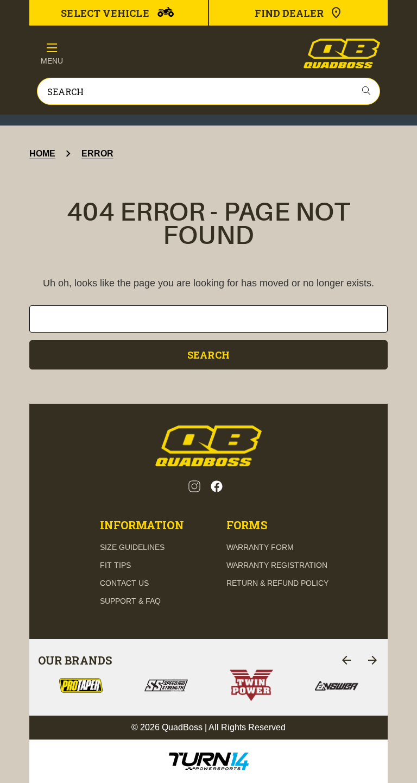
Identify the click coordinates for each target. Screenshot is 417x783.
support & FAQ (130, 601)
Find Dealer (289, 13)
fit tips (115, 565)
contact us (124, 583)
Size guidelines (132, 547)
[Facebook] (216, 486)
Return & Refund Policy (277, 583)
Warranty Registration (276, 565)
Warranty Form (260, 547)
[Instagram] (194, 486)
